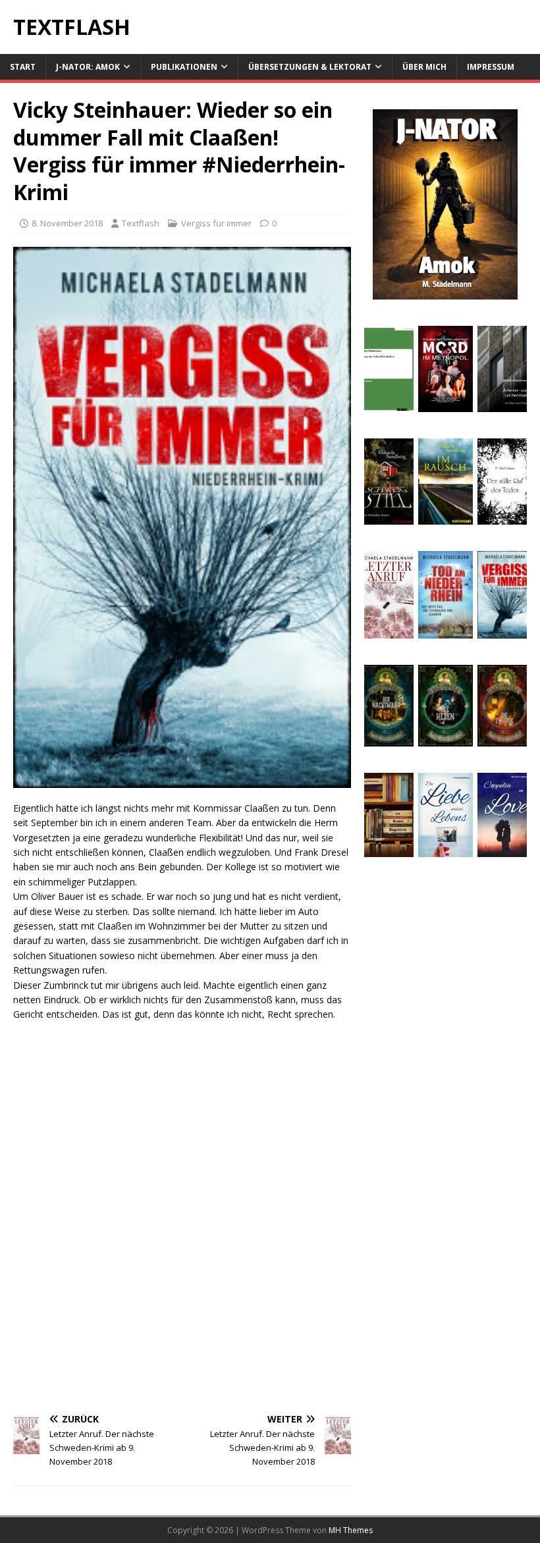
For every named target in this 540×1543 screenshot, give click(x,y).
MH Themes (351, 1530)
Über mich (424, 66)
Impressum (490, 66)
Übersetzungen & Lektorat (309, 66)
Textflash (140, 223)
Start (23, 66)
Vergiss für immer (216, 223)
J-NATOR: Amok (88, 66)
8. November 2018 (67, 223)
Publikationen (184, 66)
